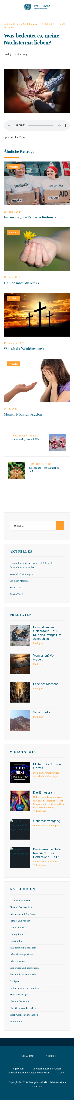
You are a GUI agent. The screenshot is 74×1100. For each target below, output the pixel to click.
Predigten (9, 27)
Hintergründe (16, 934)
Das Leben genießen (20, 900)
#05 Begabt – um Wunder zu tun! (44, 468)
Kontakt (62, 1072)
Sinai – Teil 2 (16, 587)
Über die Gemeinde (19, 1001)
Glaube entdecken (19, 927)
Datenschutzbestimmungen (47, 1068)
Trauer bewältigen (19, 994)
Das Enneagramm (45, 792)
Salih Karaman (30, 24)
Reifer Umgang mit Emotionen (25, 988)
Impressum (18, 1068)
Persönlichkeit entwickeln (23, 974)
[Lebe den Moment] (20, 692)
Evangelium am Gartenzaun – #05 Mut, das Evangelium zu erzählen (47, 633)
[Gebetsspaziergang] (20, 829)
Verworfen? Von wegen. (22, 574)
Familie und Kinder (20, 920)
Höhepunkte (39, 797)
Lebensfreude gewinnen (45, 861)
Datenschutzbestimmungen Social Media (29, 1072)
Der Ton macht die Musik (21, 283)
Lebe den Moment (19, 580)
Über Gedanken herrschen (23, 1008)
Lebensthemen (17, 961)
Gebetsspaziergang (46, 821)
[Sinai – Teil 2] (20, 720)
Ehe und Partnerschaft (21, 907)
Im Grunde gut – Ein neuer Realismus (30, 217)
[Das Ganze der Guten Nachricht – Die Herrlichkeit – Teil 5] (20, 857)
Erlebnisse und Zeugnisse (23, 914)
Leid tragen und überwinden (24, 968)
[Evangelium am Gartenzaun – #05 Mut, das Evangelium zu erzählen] (20, 635)
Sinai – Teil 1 (16, 594)
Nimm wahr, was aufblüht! (26, 437)
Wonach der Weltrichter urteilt (24, 349)
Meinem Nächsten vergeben (23, 414)
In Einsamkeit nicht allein (23, 947)
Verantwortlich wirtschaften (24, 1015)
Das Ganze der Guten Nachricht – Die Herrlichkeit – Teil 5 (47, 853)
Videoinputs (23, 752)
